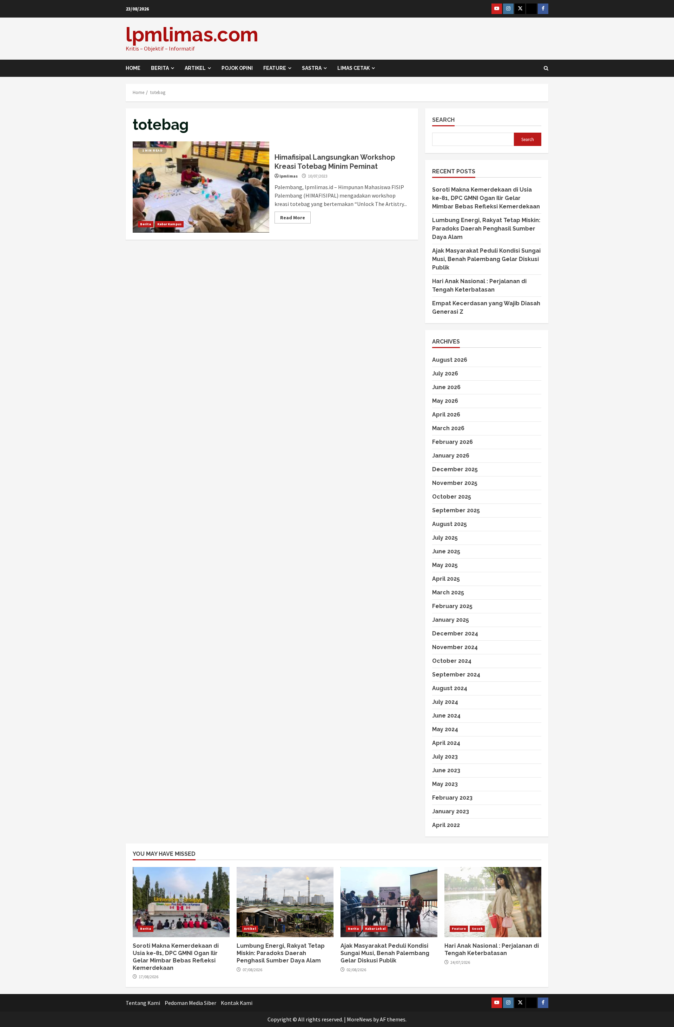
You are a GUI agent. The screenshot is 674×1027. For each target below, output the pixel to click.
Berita (160, 68)
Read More (292, 217)
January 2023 (450, 811)
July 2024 (445, 702)
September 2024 (456, 674)
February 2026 (452, 442)
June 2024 (446, 715)
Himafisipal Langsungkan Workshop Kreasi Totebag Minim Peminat (201, 187)
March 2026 (448, 428)
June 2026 (446, 387)
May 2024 (445, 729)
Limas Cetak (353, 68)
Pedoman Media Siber (190, 1002)
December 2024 (455, 633)
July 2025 (445, 537)
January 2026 (450, 455)
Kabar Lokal (375, 928)
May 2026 (445, 401)
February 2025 (452, 606)
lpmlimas (288, 176)
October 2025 (451, 496)
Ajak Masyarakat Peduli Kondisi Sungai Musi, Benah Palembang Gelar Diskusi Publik (486, 259)
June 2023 (446, 770)
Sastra (312, 68)
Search (443, 119)
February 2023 (452, 797)
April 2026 (446, 414)
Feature (274, 68)
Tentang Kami (143, 1002)
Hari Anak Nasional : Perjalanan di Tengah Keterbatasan (492, 902)
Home (133, 68)
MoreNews (359, 1019)
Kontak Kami (236, 1002)
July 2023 (445, 756)
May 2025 (445, 565)
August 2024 (449, 688)
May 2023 (445, 784)
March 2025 (448, 592)
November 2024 (455, 647)
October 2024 (451, 661)
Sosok (477, 928)
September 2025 (456, 510)
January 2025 (450, 619)
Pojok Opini (237, 68)
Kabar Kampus (169, 224)
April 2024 (446, 743)
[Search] (546, 68)
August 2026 (449, 359)
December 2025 (455, 469)
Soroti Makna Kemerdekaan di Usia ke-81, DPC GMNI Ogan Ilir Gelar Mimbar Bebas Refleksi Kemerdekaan (486, 198)
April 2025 (446, 578)
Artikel (195, 68)
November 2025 (454, 483)
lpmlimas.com (192, 34)
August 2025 (449, 524)
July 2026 (445, 373)
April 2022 (446, 825)
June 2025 (446, 551)
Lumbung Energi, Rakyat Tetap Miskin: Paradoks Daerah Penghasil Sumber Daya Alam (486, 228)
